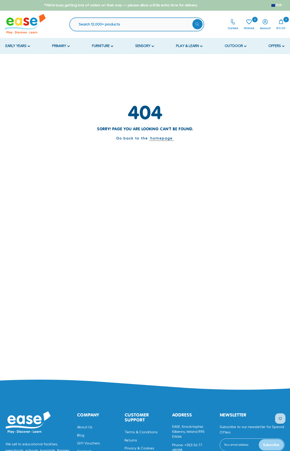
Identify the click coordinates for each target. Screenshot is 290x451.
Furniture (101, 46)
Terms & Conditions (141, 432)
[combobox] (139, 24)
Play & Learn (188, 46)
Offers (275, 46)
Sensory (143, 46)
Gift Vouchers (88, 443)
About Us (84, 427)
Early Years (16, 46)
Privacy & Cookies (139, 448)
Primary (59, 46)
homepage (161, 138)
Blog (80, 435)
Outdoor (234, 46)
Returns (131, 440)
